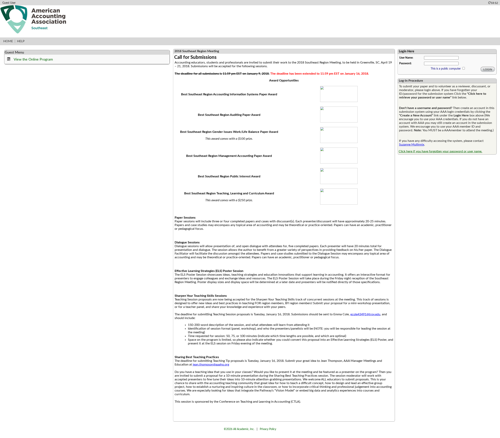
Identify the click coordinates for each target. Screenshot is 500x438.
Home (8, 41)
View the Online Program (33, 59)
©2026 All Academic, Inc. (239, 429)
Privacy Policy (268, 429)
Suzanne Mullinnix (411, 144)
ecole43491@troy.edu (365, 314)
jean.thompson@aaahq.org (211, 364)
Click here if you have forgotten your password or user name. (440, 151)
